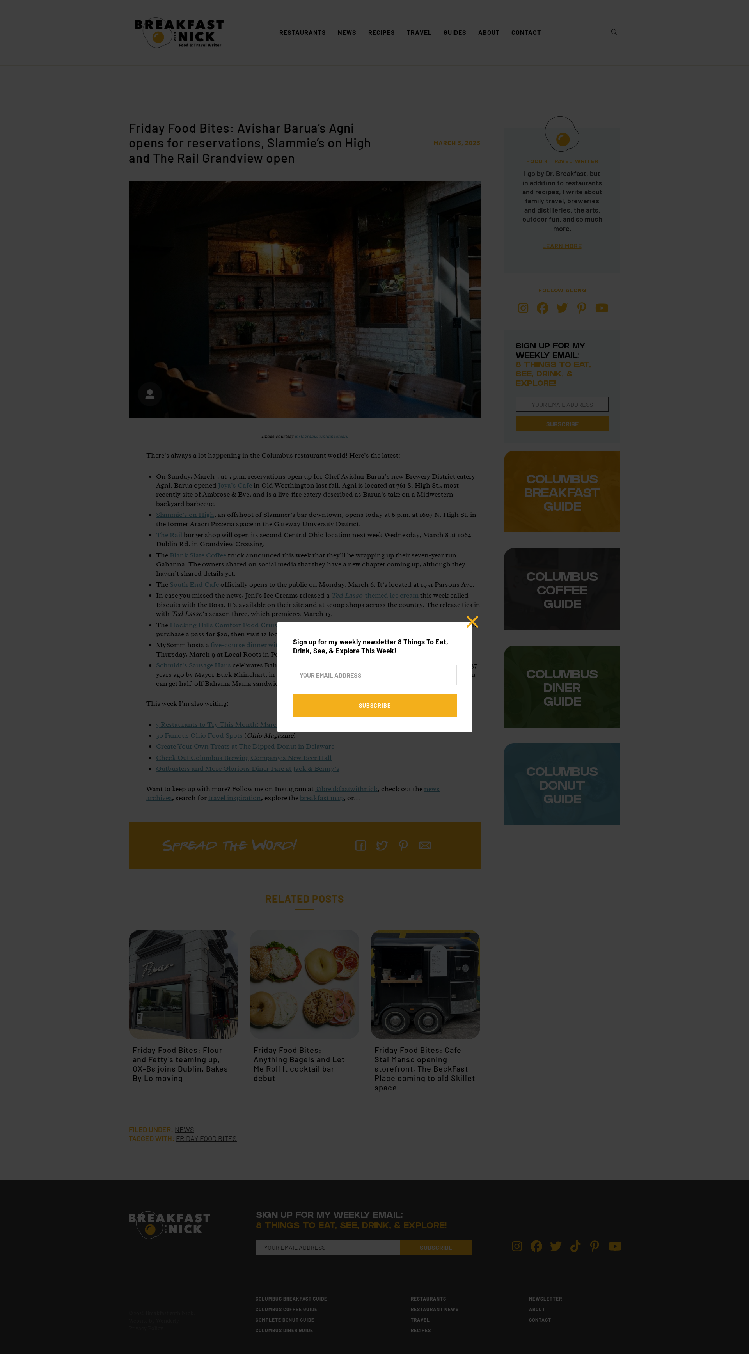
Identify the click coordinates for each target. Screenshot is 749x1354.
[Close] (472, 622)
